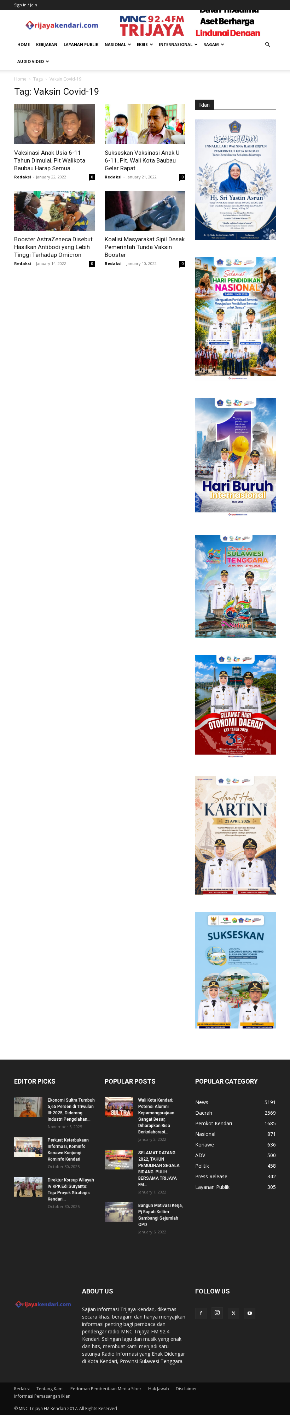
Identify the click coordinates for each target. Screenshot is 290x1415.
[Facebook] (201, 1313)
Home (23, 44)
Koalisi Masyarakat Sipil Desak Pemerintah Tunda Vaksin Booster (145, 247)
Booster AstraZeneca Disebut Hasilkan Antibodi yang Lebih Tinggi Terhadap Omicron (53, 247)
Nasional (115, 44)
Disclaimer (186, 1389)
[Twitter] (233, 1313)
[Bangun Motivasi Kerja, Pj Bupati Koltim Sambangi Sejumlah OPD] (119, 1212)
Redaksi (22, 176)
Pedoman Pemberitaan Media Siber (105, 1389)
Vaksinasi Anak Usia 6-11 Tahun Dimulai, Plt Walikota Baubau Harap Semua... (49, 160)
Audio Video (30, 61)
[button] (267, 44)
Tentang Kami (50, 1389)
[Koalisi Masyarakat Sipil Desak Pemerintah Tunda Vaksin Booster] (145, 211)
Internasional (175, 44)
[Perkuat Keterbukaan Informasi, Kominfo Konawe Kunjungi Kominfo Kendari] (28, 1147)
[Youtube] (249, 1313)
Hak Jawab (158, 1389)
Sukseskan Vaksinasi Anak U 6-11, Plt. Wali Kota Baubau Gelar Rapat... (142, 160)
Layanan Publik (81, 44)
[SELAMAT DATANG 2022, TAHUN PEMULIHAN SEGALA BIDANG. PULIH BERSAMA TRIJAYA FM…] (119, 1159)
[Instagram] (217, 1313)
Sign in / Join (25, 4)
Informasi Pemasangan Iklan (42, 1396)
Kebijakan (46, 44)
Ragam (211, 44)
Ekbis (142, 44)
